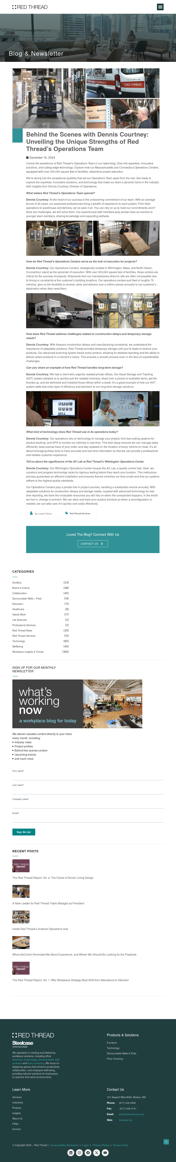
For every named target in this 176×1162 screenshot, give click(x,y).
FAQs (15, 1123)
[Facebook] (88, 1152)
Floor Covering (115, 1058)
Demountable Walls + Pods (27, 598)
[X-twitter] (96, 1152)
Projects (16, 1107)
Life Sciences (19, 619)
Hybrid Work (19, 614)
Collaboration (19, 593)
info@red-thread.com (131, 1114)
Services (17, 1097)
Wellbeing (17, 646)
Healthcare (18, 609)
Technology (18, 641)
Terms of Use (120, 1145)
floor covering (36, 1063)
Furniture (112, 1042)
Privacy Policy (101, 1145)
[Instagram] (79, 1152)
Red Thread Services (80, 513)
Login (85, 1145)
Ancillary (16, 582)
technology (30, 1059)
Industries (17, 1102)
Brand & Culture (21, 588)
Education (17, 603)
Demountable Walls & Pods (121, 1053)
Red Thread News (22, 630)
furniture (17, 1059)
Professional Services (24, 625)
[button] (160, 7)
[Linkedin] (70, 1152)
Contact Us (125, 1120)
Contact (16, 1129)
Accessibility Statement (64, 1145)
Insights (16, 1113)
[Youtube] (105, 1152)
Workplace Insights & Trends (27, 651)
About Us (17, 1118)
